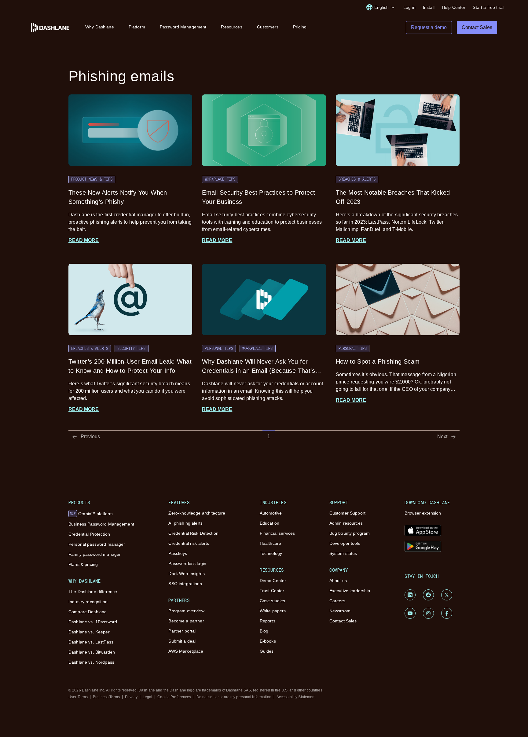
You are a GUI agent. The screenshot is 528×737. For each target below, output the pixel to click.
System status (343, 553)
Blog (264, 631)
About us (338, 580)
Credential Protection (89, 534)
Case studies (272, 600)
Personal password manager (96, 544)
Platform (137, 26)
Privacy (131, 697)
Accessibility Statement (296, 697)
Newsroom (339, 610)
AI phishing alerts (185, 523)
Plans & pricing (83, 564)
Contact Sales (343, 620)
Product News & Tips (91, 179)
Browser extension (423, 513)
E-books (268, 641)
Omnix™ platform (91, 513)
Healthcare (270, 543)
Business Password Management (101, 524)
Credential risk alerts (188, 543)
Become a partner (186, 620)
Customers (267, 26)
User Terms (78, 697)
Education (269, 523)
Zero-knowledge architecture (196, 513)
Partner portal (182, 631)
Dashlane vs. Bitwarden (91, 652)
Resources (231, 26)
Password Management (183, 26)
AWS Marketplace (185, 651)
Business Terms (106, 697)
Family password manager (94, 554)
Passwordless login (187, 563)
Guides (267, 651)
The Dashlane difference (92, 591)
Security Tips (131, 348)
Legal (147, 697)
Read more (83, 240)
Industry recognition (88, 601)
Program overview (186, 610)
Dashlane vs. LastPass (90, 642)
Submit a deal (182, 641)
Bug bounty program (349, 533)
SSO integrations (185, 583)
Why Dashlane (99, 26)
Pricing (299, 26)
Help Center (454, 7)
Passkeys (177, 553)
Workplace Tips (220, 179)
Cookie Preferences (174, 697)
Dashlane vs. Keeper (89, 631)
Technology (271, 553)
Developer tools (344, 543)
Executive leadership (349, 590)
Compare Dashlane (87, 611)
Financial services (277, 533)
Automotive (271, 513)
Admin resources (346, 523)
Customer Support (347, 513)
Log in (409, 7)
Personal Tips (219, 348)
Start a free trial (488, 7)
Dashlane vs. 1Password (92, 621)
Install (429, 7)
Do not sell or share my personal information (233, 697)
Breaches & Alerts (357, 179)
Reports (267, 620)
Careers (337, 600)
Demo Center (273, 580)
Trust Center (272, 590)
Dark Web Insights (186, 573)
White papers (273, 610)
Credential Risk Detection (193, 533)
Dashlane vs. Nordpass (91, 662)
